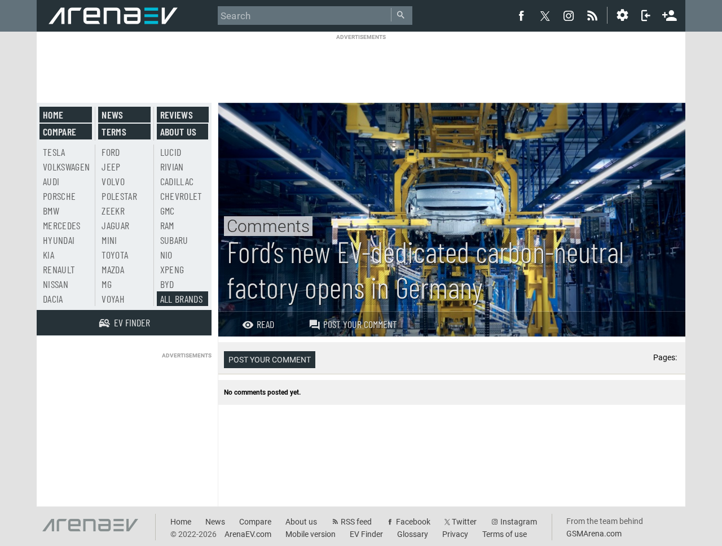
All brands (181, 298)
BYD (167, 284)
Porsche (59, 196)
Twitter (464, 521)
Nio (166, 254)
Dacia (53, 298)
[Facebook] (521, 15)
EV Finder (366, 534)
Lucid (171, 152)
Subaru (174, 240)
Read (265, 324)
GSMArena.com (594, 533)
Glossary (412, 534)
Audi (51, 181)
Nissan (55, 284)
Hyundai (58, 240)
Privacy (455, 534)
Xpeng (172, 269)
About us (178, 131)
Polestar (119, 196)
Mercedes (62, 225)
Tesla (54, 152)
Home (53, 114)
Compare (59, 131)
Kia (48, 254)
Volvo (113, 181)
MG (107, 284)
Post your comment (360, 324)
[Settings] (622, 15)
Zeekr (113, 210)
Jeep (111, 166)
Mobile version (310, 534)
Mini (109, 240)
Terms (114, 131)
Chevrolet (181, 196)
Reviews (176, 114)
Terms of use (504, 534)
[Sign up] (669, 14)
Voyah (113, 298)
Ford (111, 152)
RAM (167, 225)
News (112, 114)
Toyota (115, 254)
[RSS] (593, 15)
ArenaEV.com (247, 534)
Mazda (113, 269)
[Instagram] (568, 15)
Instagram (518, 521)
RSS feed (356, 521)
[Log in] (646, 15)
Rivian (172, 166)
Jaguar (115, 225)
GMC (167, 210)
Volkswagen (66, 166)
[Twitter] (545, 16)
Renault (59, 269)
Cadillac (177, 181)
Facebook (413, 521)
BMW (51, 210)
